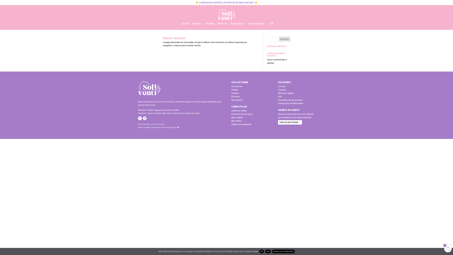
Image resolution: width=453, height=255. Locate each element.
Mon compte (237, 117)
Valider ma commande (241, 124)
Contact (281, 86)
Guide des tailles (239, 110)
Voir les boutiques (288, 122)
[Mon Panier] (270, 24)
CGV (280, 96)
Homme (210, 24)
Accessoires (236, 24)
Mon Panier (236, 121)
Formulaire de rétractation (290, 100)
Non (268, 251)
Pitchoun (222, 24)
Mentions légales (286, 93)
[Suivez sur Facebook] (140, 118)
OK (262, 251)
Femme (196, 24)
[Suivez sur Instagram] (145, 118)
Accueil (186, 24)
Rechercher (284, 39)
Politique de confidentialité (290, 103)
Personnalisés (256, 24)
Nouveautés (237, 100)
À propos (282, 89)
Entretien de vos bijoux (242, 114)
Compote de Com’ (157, 127)
